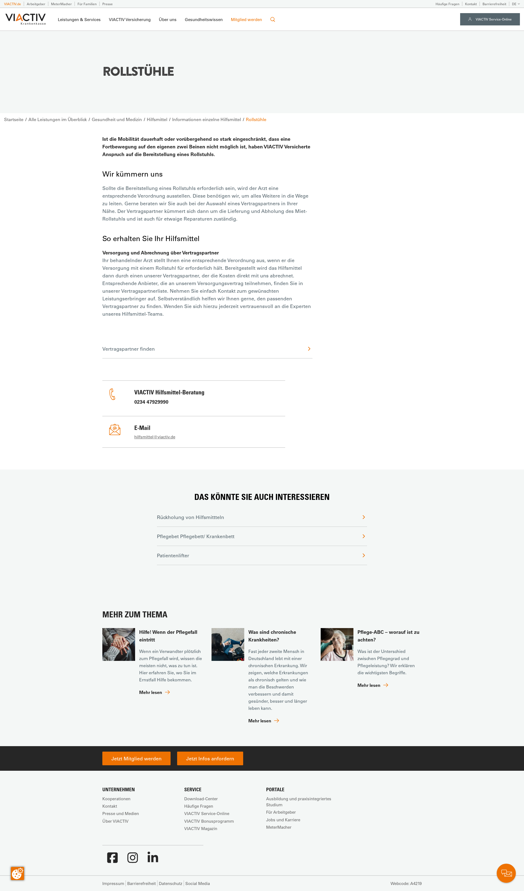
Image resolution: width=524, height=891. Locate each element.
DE (514, 4)
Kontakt (471, 4)
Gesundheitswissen (204, 19)
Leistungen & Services (79, 19)
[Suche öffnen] (272, 19)
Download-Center (201, 798)
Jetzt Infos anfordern (210, 758)
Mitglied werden (246, 19)
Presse (107, 4)
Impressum (113, 883)
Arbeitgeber (36, 4)
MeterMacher (61, 4)
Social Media (197, 883)
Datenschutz (170, 883)
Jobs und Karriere (283, 819)
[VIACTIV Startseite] (25, 19)
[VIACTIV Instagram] (133, 860)
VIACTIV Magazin (200, 828)
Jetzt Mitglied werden (136, 758)
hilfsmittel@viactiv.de (154, 436)
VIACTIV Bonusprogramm (209, 821)
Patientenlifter (173, 555)
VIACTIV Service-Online (494, 19)
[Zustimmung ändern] (17, 873)
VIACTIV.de (12, 4)
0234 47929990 (151, 401)
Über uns (168, 19)
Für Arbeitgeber (281, 812)
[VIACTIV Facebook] (112, 860)
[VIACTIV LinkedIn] (153, 860)
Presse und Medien (120, 813)
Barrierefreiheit (494, 4)
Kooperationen (116, 798)
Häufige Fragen (447, 4)
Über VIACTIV (115, 821)
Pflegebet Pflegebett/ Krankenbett (195, 536)
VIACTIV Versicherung (130, 19)
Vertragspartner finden (128, 348)
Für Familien (87, 4)
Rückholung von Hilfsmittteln (190, 517)
